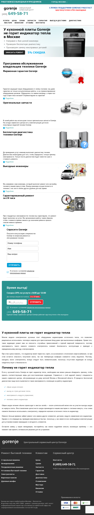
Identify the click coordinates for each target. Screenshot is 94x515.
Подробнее (10, 98)
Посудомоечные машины (12, 467)
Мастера (8, 23)
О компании (41, 481)
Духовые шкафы (8, 481)
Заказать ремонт (14, 52)
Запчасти (31, 20)
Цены (14, 20)
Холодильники (7, 463)
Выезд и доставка (58, 20)
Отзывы (29, 23)
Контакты (40, 23)
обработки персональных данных (38, 307)
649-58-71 (15, 13)
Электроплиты (7, 474)
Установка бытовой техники (14, 471)
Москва (62, 2)
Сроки (22, 20)
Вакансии (19, 23)
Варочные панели (9, 478)
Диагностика (75, 20)
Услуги (6, 20)
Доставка (40, 474)
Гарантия (43, 20)
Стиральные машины (10, 460)
